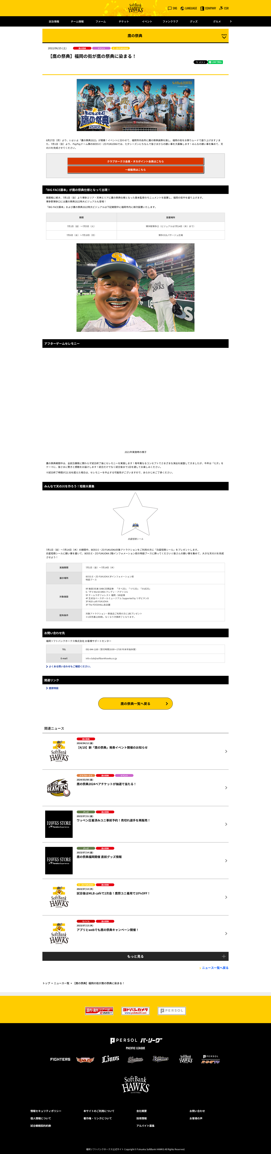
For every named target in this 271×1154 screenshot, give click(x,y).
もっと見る (135, 956)
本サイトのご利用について (99, 1111)
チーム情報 (77, 21)
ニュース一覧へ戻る (215, 967)
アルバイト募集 (145, 1125)
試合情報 (54, 21)
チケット (124, 21)
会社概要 (141, 1111)
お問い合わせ (197, 1111)
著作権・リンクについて (98, 1118)
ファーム (100, 21)
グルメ (217, 21)
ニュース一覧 (61, 983)
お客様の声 (196, 1118)
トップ (46, 983)
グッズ (194, 21)
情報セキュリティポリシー (45, 1111)
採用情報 (141, 1118)
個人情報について (40, 1118)
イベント (147, 21)
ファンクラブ (170, 21)
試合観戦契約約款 (40, 1125)
